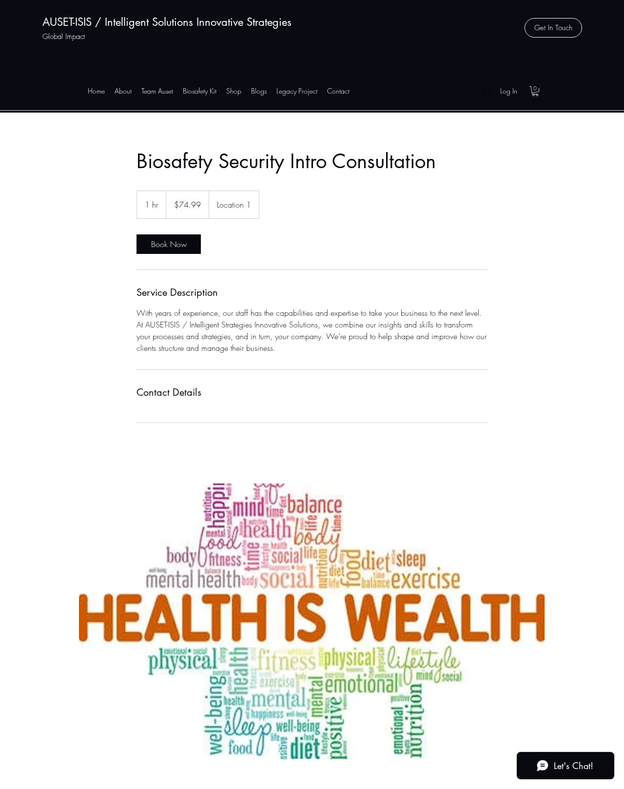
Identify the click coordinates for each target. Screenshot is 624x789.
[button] (553, 28)
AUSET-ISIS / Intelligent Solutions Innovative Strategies (167, 22)
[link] (168, 244)
